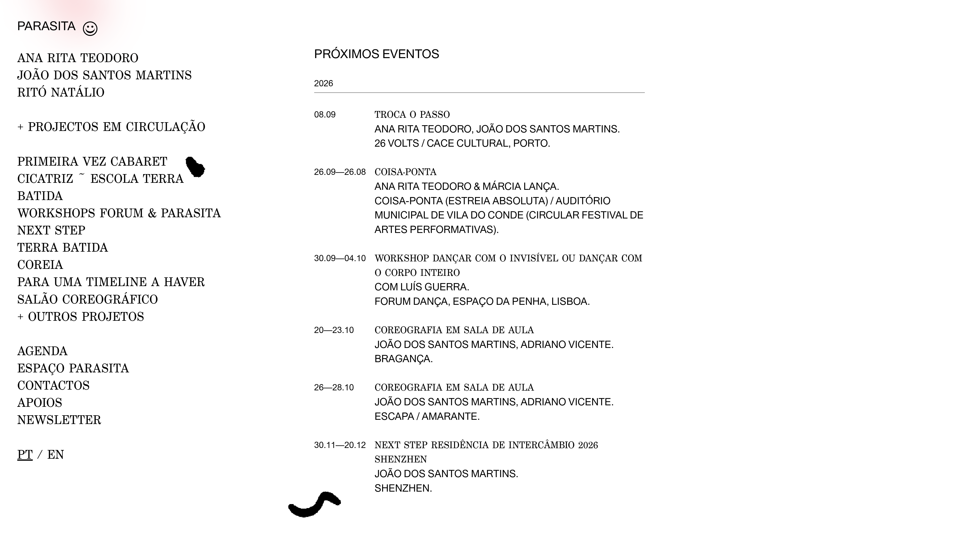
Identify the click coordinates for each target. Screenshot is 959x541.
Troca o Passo (412, 114)
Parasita (46, 25)
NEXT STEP (51, 230)
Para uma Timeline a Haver (111, 281)
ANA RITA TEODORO (78, 57)
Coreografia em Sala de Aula (454, 329)
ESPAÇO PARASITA (73, 368)
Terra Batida (62, 247)
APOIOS (39, 402)
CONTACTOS (53, 385)
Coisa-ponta (406, 171)
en (55, 454)
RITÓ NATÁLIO (61, 92)
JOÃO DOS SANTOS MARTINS (104, 75)
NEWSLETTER (59, 419)
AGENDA (42, 350)
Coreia (40, 264)
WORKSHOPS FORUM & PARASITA (119, 213)
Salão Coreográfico (87, 299)
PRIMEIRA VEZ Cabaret (92, 161)
